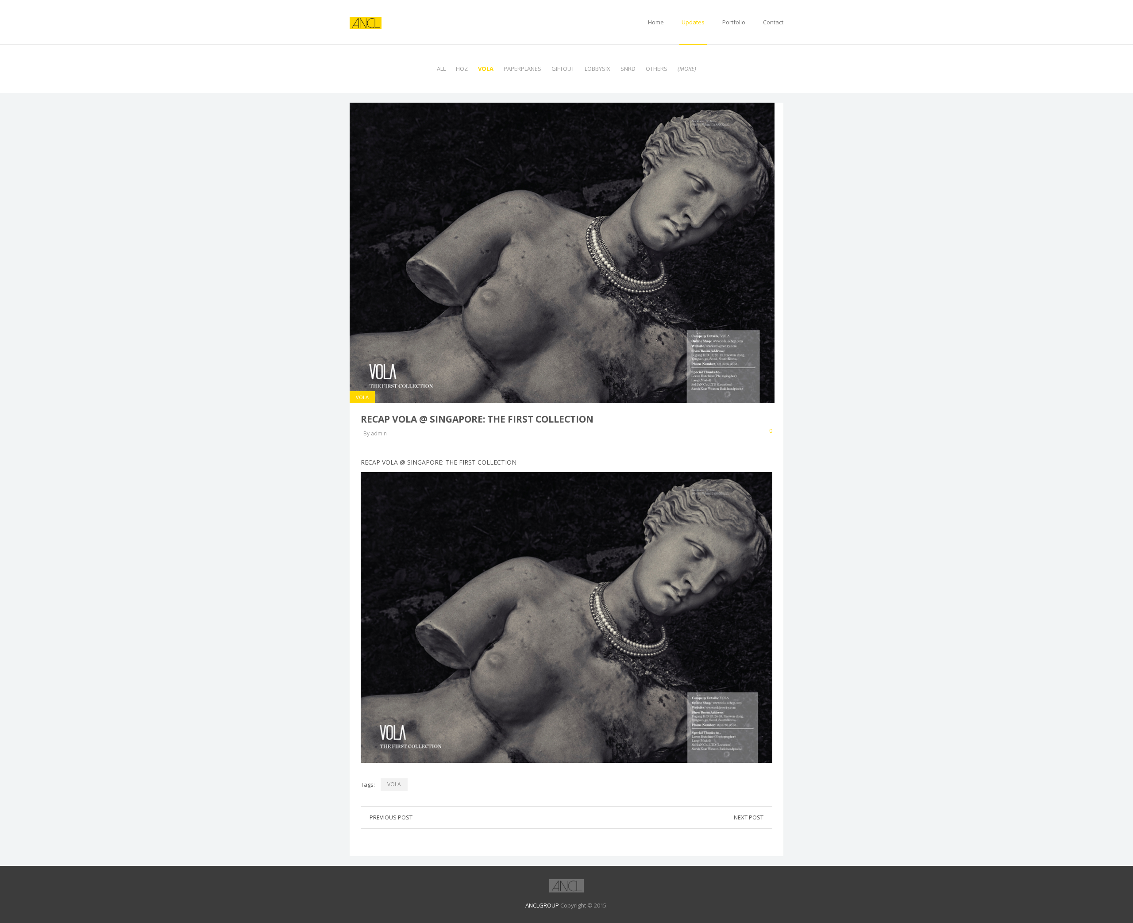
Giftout (562, 69)
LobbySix (597, 69)
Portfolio (733, 22)
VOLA (485, 69)
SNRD (628, 69)
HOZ (462, 69)
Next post (748, 817)
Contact (773, 22)
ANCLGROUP (542, 905)
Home (656, 22)
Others (656, 69)
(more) (687, 69)
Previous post (391, 817)
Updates (693, 22)
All (441, 69)
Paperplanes (522, 69)
